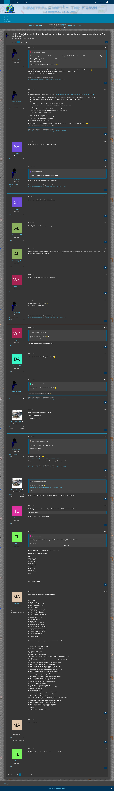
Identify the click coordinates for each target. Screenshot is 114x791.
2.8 (48, 26)
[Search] (107, 2)
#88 (105, 274)
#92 (105, 379)
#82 (105, 89)
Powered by (57, 788)
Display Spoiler (34, 512)
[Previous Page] (7, 42)
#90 (105, 327)
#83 (105, 141)
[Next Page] (29, 42)
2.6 (43, 26)
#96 (105, 505)
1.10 (77, 26)
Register (101, 2)
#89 (105, 300)
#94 (105, 437)
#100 (105, 748)
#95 (105, 477)
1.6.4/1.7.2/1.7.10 (62, 26)
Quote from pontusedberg (39, 332)
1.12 (84, 26)
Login (95, 2)
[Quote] (105, 83)
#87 (105, 248)
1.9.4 (73, 26)
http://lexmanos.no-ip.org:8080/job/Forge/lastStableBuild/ (44, 458)
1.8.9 (69, 26)
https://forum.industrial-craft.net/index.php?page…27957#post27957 (47, 79)
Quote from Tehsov (37, 536)
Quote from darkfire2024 (38, 384)
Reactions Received (13, 65)
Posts (10, 67)
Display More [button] (67, 545)
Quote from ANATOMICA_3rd (40, 441)
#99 (105, 719)
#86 (105, 222)
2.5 (40, 26)
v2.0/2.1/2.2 (32, 26)
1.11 (80, 26)
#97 (105, 531)
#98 (105, 591)
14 (27, 42)
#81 (105, 47)
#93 (105, 409)
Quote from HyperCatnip (38, 52)
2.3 (37, 26)
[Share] (106, 42)
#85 (105, 196)
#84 (105, 167)
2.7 (45, 26)
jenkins (63, 24)
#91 (105, 353)
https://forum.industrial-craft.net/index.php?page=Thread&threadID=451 (74, 94)
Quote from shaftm (37, 171)
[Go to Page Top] (111, 788)
